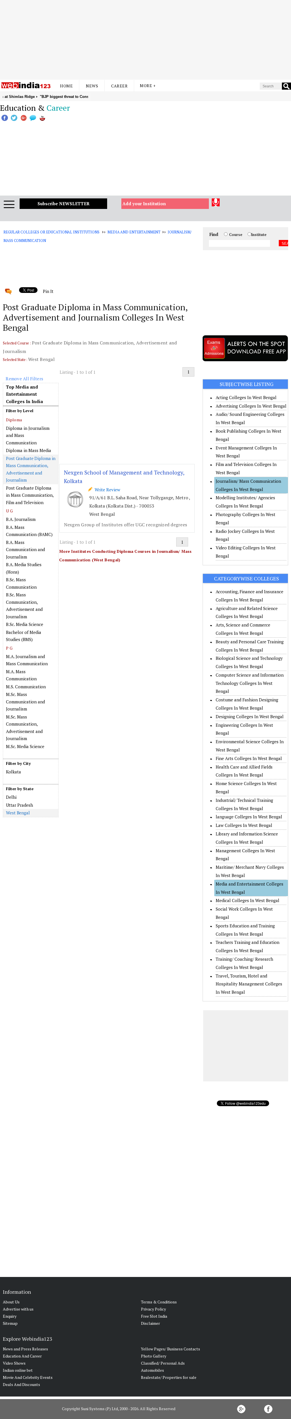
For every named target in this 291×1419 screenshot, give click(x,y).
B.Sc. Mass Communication (21, 583)
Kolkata (13, 772)
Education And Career (22, 1356)
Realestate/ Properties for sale (168, 1377)
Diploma (14, 419)
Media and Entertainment (134, 232)
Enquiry (9, 1316)
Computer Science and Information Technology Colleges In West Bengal (250, 683)
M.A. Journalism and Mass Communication (27, 660)
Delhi (11, 797)
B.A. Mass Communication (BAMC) (29, 530)
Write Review (106, 489)
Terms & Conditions (159, 1302)
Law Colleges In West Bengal (244, 825)
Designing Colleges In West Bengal (250, 716)
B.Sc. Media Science (24, 624)
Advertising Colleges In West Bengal (251, 406)
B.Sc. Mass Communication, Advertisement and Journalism (24, 605)
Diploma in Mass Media (28, 450)
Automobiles (152, 1370)
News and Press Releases (25, 1349)
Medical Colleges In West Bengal (247, 900)
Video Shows (14, 1363)
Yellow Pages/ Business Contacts (170, 1349)
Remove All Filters (24, 378)
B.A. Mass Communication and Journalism (25, 549)
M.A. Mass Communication (21, 675)
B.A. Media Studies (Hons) (23, 568)
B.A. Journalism (21, 519)
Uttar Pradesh (19, 805)
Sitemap (10, 1323)
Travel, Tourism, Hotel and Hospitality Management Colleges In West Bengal (249, 984)
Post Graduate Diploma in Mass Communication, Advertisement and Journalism (30, 469)
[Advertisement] (145, 40)
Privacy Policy (153, 1309)
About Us (11, 1302)
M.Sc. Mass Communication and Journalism (25, 701)
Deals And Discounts (21, 1384)
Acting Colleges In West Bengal (246, 397)
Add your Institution (144, 203)
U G (9, 511)
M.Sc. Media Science (25, 746)
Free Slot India (154, 1316)
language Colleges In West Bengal (249, 817)
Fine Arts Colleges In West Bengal (249, 758)
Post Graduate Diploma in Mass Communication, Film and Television (29, 495)
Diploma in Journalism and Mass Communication (27, 435)
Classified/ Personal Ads (163, 1363)
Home (66, 86)
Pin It (48, 291)
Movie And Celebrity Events (28, 1377)
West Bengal (18, 813)
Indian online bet (18, 1370)
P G (9, 648)
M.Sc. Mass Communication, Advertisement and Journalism (24, 728)
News (92, 86)
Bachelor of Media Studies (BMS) (23, 635)
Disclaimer (150, 1323)
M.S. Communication (26, 686)
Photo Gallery (153, 1356)
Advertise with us (18, 1309)
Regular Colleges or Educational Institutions (51, 232)
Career (119, 86)
